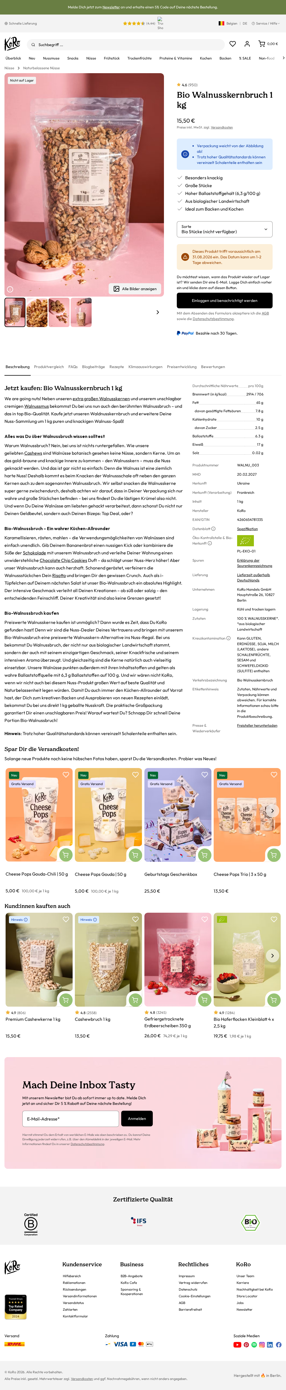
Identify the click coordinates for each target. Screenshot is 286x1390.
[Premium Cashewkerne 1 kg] (39, 976)
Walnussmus (36, 406)
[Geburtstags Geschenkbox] (177, 831)
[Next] (284, 58)
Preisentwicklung (182, 366)
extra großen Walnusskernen (101, 398)
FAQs (73, 366)
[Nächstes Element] (157, 312)
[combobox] (126, 44)
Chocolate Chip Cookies (63, 560)
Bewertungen (213, 366)
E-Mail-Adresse (43, 1119)
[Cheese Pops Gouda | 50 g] (108, 831)
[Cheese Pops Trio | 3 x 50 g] (247, 831)
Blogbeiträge (93, 366)
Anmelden (137, 1118)
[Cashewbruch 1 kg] (108, 976)
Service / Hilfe (266, 23)
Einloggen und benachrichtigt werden (225, 300)
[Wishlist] (232, 44)
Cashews (33, 453)
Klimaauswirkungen (145, 366)
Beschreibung (18, 366)
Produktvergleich (49, 366)
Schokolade (34, 552)
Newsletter (111, 7)
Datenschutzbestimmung (213, 318)
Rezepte (116, 366)
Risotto (59, 575)
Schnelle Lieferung (23, 23)
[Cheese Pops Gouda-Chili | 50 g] (39, 831)
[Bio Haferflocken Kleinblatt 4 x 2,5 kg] (247, 976)
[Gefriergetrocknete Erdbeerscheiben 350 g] (177, 976)
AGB (265, 313)
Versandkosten (222, 127)
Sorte (186, 226)
